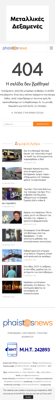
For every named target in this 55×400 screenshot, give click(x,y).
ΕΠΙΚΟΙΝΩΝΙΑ (14, 332)
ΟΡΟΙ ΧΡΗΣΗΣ (29, 332)
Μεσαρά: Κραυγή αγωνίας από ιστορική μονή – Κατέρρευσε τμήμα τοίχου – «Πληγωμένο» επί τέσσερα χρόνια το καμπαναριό (37, 174)
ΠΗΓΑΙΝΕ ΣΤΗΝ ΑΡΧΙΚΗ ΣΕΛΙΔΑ (28, 112)
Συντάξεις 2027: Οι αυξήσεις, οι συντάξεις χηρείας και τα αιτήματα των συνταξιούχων (38, 269)
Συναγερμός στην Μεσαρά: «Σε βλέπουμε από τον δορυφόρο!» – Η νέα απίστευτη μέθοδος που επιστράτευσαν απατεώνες (37, 236)
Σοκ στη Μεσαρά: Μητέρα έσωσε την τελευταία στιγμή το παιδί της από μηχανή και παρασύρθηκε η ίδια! (38, 155)
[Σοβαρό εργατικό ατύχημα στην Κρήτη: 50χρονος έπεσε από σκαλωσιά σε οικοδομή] (12, 255)
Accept (28, 397)
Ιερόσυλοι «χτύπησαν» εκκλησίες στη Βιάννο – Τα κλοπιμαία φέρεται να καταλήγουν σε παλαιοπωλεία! (37, 288)
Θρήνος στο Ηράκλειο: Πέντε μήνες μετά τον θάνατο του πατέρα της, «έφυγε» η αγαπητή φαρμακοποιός (37, 216)
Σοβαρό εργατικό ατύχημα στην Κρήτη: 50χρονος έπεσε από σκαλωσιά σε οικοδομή (38, 253)
